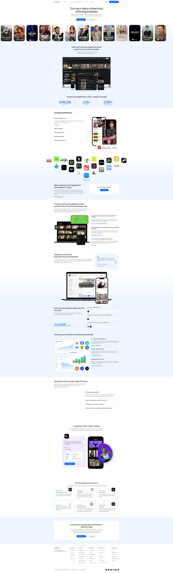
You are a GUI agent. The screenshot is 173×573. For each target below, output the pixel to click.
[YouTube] (113, 569)
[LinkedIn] (118, 569)
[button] (89, 474)
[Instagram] (111, 569)
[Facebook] (108, 569)
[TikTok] (116, 569)
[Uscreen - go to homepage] (56, 1)
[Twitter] (106, 569)
